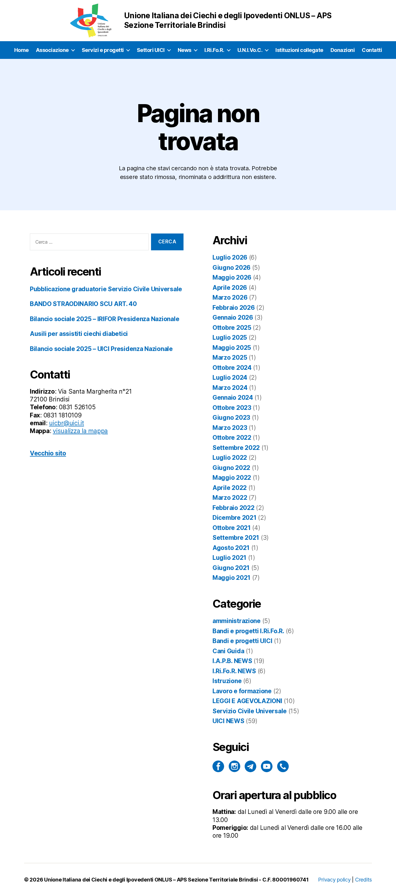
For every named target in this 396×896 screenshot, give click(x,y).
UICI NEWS (228, 721)
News (184, 50)
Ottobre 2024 (232, 367)
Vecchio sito (48, 453)
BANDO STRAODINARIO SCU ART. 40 (83, 303)
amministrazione (236, 621)
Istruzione (226, 681)
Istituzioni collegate (299, 50)
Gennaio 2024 (232, 397)
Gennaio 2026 (232, 317)
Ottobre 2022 (231, 437)
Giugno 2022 (231, 467)
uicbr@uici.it (66, 423)
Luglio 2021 (229, 557)
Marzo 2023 (229, 427)
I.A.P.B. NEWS (232, 661)
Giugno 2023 (231, 417)
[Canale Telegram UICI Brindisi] (250, 766)
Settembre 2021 (235, 537)
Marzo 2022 (229, 497)
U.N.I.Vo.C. (250, 50)
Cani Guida (228, 651)
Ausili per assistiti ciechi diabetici (79, 333)
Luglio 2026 (229, 257)
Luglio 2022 (229, 457)
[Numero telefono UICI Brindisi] (283, 766)
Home (21, 50)
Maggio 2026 (231, 277)
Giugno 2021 (231, 567)
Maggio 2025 (231, 347)
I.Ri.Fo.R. (214, 50)
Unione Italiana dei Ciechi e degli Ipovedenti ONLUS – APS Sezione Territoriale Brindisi (151, 880)
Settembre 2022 (236, 447)
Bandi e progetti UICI (242, 641)
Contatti (372, 50)
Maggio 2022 (231, 477)
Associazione (52, 50)
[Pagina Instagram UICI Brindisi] (234, 766)
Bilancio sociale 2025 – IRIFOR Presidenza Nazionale (104, 319)
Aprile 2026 (229, 287)
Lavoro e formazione (242, 691)
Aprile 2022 (229, 487)
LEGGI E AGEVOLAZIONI (247, 701)
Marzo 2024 (229, 387)
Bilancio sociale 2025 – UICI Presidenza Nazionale (101, 348)
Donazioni (342, 50)
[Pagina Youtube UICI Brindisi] (267, 766)
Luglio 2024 (229, 377)
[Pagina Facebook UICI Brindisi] (218, 766)
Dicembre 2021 (234, 517)
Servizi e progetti (103, 50)
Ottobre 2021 (231, 527)
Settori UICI (151, 50)
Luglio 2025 (229, 337)
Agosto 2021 (231, 547)
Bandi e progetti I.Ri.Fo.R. (248, 631)
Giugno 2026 (231, 267)
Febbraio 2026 (233, 307)
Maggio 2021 (231, 577)
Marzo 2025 (229, 357)
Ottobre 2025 (231, 327)
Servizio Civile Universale (249, 711)
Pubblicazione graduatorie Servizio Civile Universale (106, 289)
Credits (363, 880)
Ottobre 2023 (231, 407)
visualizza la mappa (80, 431)
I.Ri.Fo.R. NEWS (234, 671)
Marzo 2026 (229, 297)
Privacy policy (334, 880)
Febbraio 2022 (233, 507)
